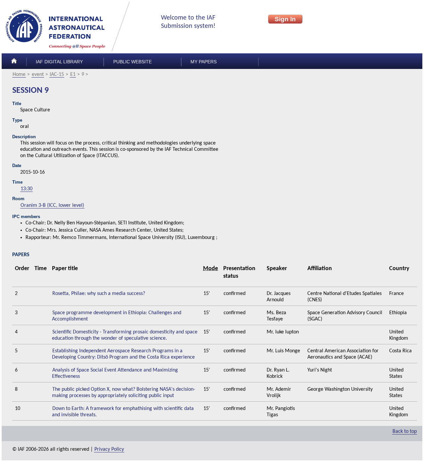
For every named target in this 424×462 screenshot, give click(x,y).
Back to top (405, 431)
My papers (203, 61)
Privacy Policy (109, 449)
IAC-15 (57, 74)
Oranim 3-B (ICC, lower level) (52, 205)
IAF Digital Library (59, 61)
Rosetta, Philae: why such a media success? (98, 293)
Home (19, 74)
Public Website (132, 61)
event (38, 74)
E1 (73, 74)
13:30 (26, 189)
